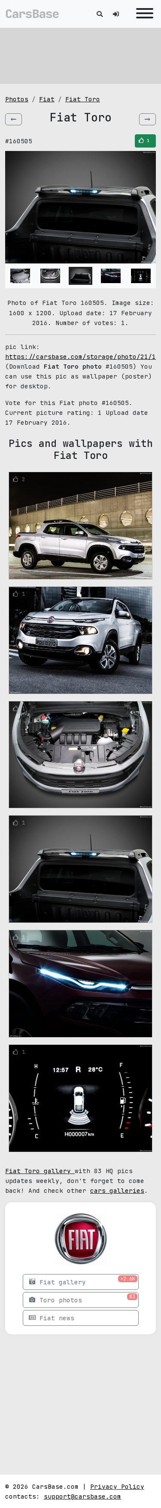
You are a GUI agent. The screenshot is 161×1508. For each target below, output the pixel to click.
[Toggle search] (99, 14)
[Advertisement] (80, 55)
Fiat (47, 99)
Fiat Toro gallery (40, 1171)
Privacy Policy (117, 1486)
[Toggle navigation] (142, 13)
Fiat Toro (82, 99)
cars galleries (117, 1190)
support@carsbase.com (82, 1496)
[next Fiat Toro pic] (147, 119)
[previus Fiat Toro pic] (13, 119)
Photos (16, 99)
